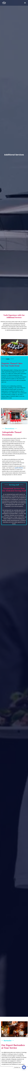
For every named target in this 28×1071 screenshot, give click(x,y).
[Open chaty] (24, 1067)
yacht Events (12, 380)
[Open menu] (25, 3)
